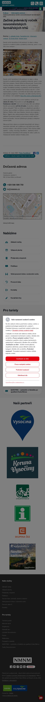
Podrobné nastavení (22, 370)
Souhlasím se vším (22, 358)
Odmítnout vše (22, 375)
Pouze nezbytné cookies (22, 364)
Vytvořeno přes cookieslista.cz (15, 382)
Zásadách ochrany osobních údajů (22, 330)
